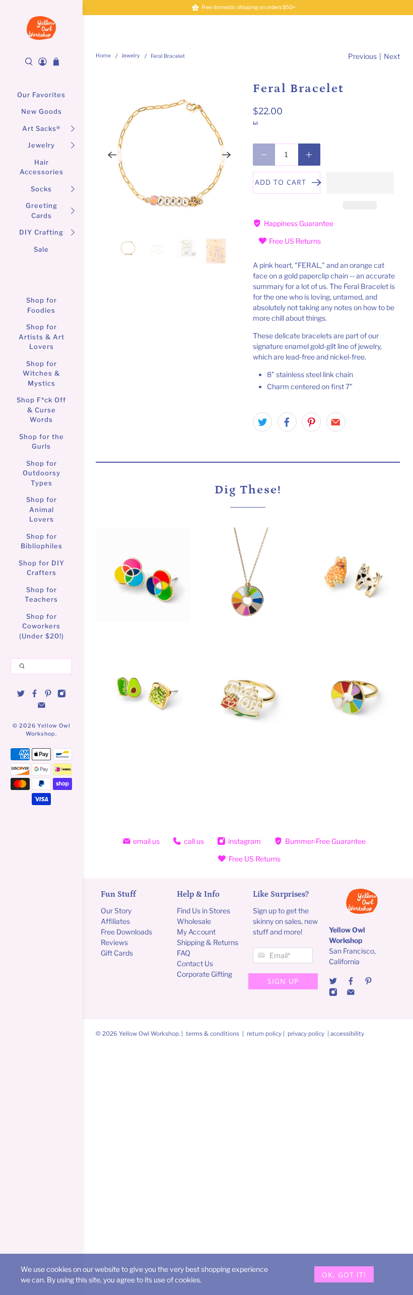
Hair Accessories (41, 167)
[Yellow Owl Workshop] (41, 28)
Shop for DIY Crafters (41, 568)
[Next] (227, 155)
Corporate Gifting (204, 974)
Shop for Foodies (41, 305)
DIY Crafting (41, 232)
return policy (265, 1033)
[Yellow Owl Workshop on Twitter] (21, 695)
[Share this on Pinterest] (311, 421)
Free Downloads (126, 931)
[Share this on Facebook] (287, 421)
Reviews (114, 942)
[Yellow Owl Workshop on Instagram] (61, 695)
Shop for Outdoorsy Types (41, 473)
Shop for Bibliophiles (41, 541)
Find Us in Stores (203, 910)
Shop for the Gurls (41, 442)
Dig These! (248, 489)
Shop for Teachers (41, 595)
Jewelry (41, 145)
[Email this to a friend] (336, 421)
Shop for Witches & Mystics (41, 373)
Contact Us (195, 963)
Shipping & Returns (207, 942)
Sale (41, 249)
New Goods (41, 111)
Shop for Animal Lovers (41, 509)
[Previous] (112, 155)
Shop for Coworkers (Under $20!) (41, 626)
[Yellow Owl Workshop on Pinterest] (48, 695)
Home (103, 56)
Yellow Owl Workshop (149, 1033)
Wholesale (194, 921)
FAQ (183, 953)
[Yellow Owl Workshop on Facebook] (34, 695)
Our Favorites (41, 95)
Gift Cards (117, 953)
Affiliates (115, 921)
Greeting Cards (41, 210)
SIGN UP (283, 981)
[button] (360, 183)
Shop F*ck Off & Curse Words (41, 409)
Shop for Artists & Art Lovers (41, 336)
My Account (196, 931)
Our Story (116, 910)
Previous (362, 56)
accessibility (347, 1033)
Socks (41, 189)
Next (392, 56)
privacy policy (306, 1033)
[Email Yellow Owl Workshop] (41, 706)
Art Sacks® (41, 128)
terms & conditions (212, 1033)
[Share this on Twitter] (262, 421)
